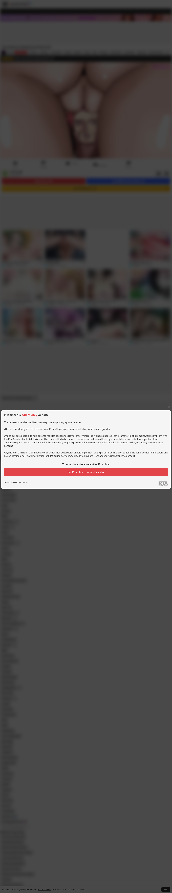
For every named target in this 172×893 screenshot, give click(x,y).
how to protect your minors (16, 482)
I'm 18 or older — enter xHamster (86, 472)
